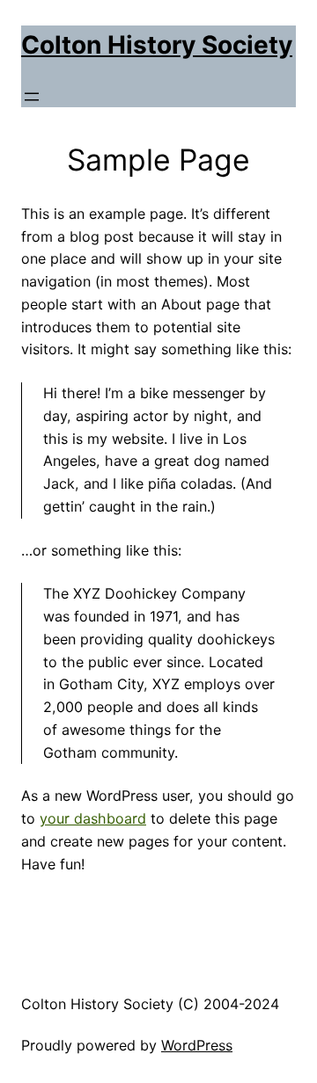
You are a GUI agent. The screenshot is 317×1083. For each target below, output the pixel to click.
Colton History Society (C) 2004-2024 (150, 1004)
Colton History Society (156, 45)
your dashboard (93, 818)
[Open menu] (31, 96)
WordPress (196, 1045)
